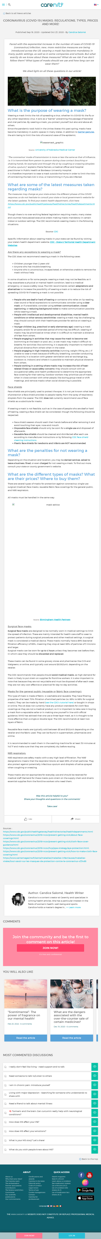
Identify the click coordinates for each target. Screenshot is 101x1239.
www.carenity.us (19, 1214)
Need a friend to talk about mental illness (30, 1103)
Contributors (10, 1188)
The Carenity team (12, 1181)
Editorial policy (35, 1183)
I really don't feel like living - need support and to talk (37, 1066)
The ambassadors (12, 1183)
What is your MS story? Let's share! (26, 1140)
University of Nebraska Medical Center (55, 149)
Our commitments (12, 1199)
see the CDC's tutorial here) (60, 702)
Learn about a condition (61, 1181)
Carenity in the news (37, 1181)
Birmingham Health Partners (55, 619)
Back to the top (89, 1159)
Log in (72, 1235)
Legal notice (33, 1188)
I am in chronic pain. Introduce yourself (29, 1085)
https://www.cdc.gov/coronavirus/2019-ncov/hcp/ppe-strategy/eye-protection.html (46, 848)
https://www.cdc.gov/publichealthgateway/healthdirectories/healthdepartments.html (48, 831)
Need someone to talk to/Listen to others (30, 1076)
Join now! (50, 948)
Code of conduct (35, 1186)
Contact (32, 1195)
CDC (56, 231)
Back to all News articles (18, 13)
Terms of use (34, 1190)
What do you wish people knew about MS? (31, 1149)
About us (9, 1177)
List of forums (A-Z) (59, 1186)
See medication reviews (61, 1183)
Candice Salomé (77, 32)
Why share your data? (13, 1179)
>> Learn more (73, 907)
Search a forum (58, 1179)
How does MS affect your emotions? (27, 1131)
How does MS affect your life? (24, 1122)
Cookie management (37, 1192)
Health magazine (58, 1177)
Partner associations (13, 1186)
